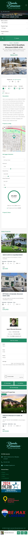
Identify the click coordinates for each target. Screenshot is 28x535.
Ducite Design (17, 530)
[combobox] (14, 23)
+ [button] (4, 127)
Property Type (4, 26)
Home (11, 43)
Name (4, 344)
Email (4, 349)
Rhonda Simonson (9, 532)
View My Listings (14, 340)
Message (4, 361)
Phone (4, 355)
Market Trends (5, 474)
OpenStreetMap (18, 151)
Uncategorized (5, 478)
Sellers (3, 476)
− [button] (4, 129)
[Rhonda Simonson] (14, 8)
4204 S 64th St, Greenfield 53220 (13, 255)
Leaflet (14, 151)
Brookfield (16, 43)
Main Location (4, 20)
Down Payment (6, 178)
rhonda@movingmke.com (15, 336)
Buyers (3, 472)
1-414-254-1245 (15, 332)
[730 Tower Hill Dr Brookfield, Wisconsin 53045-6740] (14, 137)
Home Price (5, 171)
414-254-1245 (6, 11)
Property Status (5, 31)
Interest (5, 163)
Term (4, 157)
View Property (14, 248)
